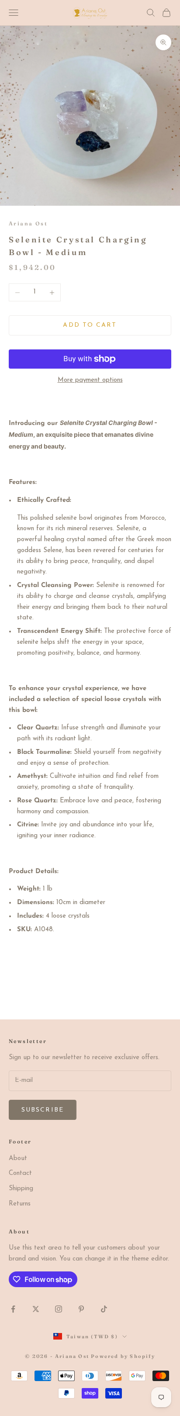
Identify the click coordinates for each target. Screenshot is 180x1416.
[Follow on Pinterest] (81, 1309)
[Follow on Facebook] (13, 1309)
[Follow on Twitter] (35, 1309)
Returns (20, 1204)
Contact (20, 1173)
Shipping (21, 1188)
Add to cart (90, 325)
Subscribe (42, 1110)
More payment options (90, 380)
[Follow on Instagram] (58, 1309)
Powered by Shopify (123, 1356)
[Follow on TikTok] (104, 1309)
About (18, 1158)
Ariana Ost (28, 223)
